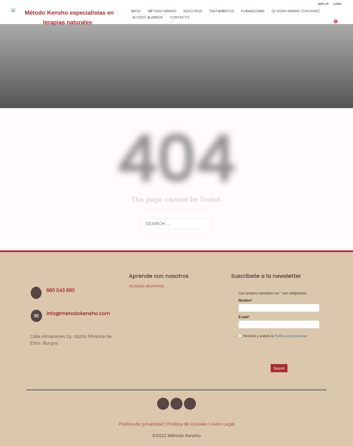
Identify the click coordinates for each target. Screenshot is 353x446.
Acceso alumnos (146, 285)
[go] (207, 224)
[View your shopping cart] (338, 23)
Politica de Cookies (187, 424)
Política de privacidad (141, 424)
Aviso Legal (223, 424)
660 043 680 (60, 290)
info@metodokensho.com (78, 313)
